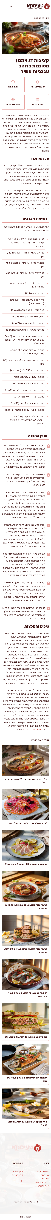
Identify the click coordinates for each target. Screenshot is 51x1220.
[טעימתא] (37, 6)
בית (47, 18)
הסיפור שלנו (43, 1171)
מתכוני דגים (39, 18)
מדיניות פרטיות (42, 1182)
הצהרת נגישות (25, 1217)
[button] (11, 6)
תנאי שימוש (43, 1185)
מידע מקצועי (18, 1175)
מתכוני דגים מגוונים (31, 729)
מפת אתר (44, 1178)
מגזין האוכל (18, 1171)
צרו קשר (45, 1175)
